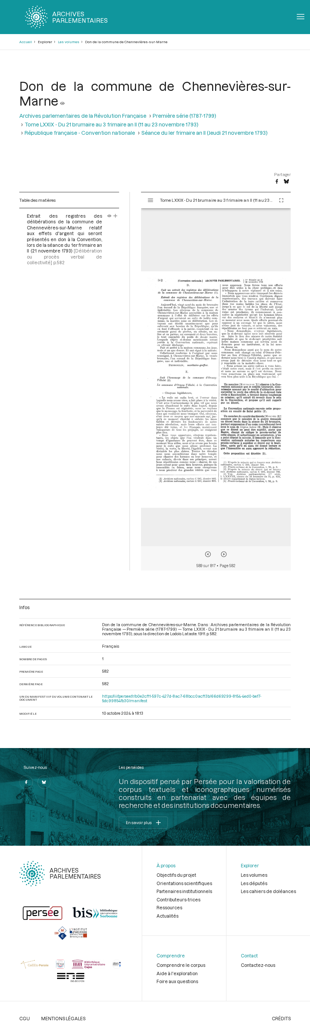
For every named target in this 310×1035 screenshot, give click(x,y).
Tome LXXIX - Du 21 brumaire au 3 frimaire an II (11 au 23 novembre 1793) (111, 124)
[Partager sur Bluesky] (286, 181)
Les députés (254, 883)
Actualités (167, 915)
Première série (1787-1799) (184, 115)
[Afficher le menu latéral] (150, 200)
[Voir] (62, 100)
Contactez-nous (258, 965)
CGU (24, 1018)
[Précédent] (208, 554)
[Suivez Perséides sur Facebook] (26, 782)
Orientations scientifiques (184, 883)
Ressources (169, 907)
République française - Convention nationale (80, 132)
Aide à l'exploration (177, 973)
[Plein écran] (281, 200)
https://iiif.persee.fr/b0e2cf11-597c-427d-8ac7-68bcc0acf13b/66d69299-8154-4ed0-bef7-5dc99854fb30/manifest (181, 698)
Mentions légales (63, 1018)
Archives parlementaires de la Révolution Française (82, 115)
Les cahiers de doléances (268, 891)
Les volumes (68, 42)
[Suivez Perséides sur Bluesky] (44, 782)
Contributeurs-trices (178, 899)
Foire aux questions (177, 981)
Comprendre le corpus (181, 965)
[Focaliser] (115, 215)
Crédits (281, 1018)
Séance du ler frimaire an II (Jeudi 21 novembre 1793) (204, 132)
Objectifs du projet (176, 875)
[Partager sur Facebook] (277, 181)
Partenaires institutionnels (184, 891)
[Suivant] (224, 554)
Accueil (25, 42)
